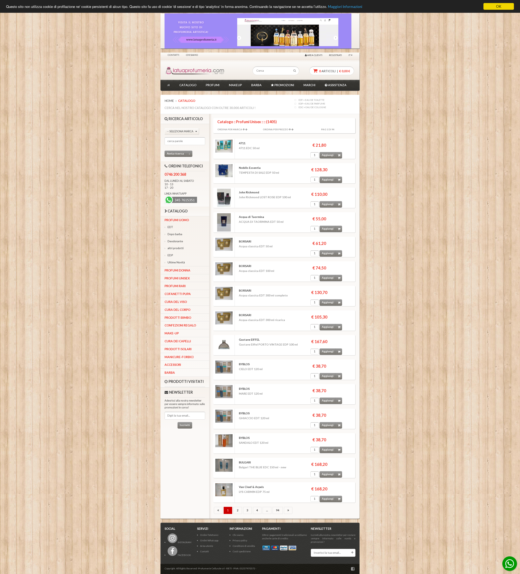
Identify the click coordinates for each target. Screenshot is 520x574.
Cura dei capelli (178, 341)
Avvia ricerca (175, 153)
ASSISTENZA (337, 85)
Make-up (172, 333)
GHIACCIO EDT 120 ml (254, 418)
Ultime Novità (175, 262)
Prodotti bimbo (178, 317)
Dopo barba (173, 234)
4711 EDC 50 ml (249, 148)
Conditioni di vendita (244, 545)
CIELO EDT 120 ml (251, 369)
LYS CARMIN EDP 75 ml (254, 491)
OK (498, 6)
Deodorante (174, 241)
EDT (169, 227)
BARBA (256, 85)
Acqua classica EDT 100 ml (256, 270)
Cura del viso (176, 302)
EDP (169, 255)
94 (277, 510)
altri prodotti (174, 248)
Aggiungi (328, 155)
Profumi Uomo (177, 220)
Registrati (335, 55)
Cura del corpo (177, 309)
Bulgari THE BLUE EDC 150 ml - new (262, 467)
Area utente (206, 545)
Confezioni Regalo (180, 325)
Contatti (173, 54)
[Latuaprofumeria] (184, 71)
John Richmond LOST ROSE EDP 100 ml (265, 197)
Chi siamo (192, 54)
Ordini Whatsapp (209, 540)
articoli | (334, 71)
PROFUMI (213, 85)
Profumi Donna (177, 270)
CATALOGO (187, 85)
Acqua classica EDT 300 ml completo (263, 295)
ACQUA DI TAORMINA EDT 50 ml (261, 221)
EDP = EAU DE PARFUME (312, 103)
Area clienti (314, 55)
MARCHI (309, 85)
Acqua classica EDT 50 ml (256, 246)
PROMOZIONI (284, 85)
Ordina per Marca (229, 129)
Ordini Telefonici (209, 534)
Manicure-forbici (179, 357)
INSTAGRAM (184, 542)
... (267, 510)
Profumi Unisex (177, 278)
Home (169, 100)
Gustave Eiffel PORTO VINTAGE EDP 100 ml (268, 344)
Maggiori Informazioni (345, 7)
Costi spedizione (242, 551)
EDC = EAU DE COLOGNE (312, 107)
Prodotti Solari (178, 349)
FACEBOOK (184, 555)
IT (350, 55)
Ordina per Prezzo (275, 129)
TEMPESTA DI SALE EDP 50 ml (259, 172)
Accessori (173, 364)
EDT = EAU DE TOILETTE (312, 100)
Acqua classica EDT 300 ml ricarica (262, 320)
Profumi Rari (175, 286)
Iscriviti (185, 425)
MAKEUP (235, 85)
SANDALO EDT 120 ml (253, 442)
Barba (170, 372)
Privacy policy (240, 540)
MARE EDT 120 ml (251, 393)
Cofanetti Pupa (178, 294)
